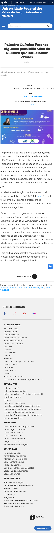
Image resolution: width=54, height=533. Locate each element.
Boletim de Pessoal (13, 435)
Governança (9, 494)
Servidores (10, 422)
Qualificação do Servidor (15, 429)
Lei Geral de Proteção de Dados (18, 485)
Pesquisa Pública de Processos (18, 503)
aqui (39, 196)
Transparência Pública (14, 506)
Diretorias (8, 355)
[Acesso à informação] (37, 517)
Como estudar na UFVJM (15, 337)
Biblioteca (8, 358)
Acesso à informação (38, 3)
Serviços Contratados (14, 462)
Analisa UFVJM (11, 488)
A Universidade (12, 325)
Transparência (12, 478)
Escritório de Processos (15, 491)
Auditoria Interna (11, 364)
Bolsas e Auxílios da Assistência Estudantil (23, 394)
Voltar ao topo (24, 276)
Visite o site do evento (32, 96)
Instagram (14, 313)
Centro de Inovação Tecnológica (19, 361)
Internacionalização (13, 340)
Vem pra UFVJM (11, 334)
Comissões (9, 373)
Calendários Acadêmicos (15, 391)
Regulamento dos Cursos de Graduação (22, 409)
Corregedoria (10, 370)
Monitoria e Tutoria (12, 397)
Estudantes (10, 384)
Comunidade (10, 449)
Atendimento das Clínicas (15, 459)
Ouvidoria (8, 367)
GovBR (4, 2)
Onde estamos (10, 332)
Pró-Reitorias (10, 352)
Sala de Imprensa (12, 474)
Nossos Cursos (11, 329)
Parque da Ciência (12, 465)
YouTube (24, 313)
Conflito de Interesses (14, 432)
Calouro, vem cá (11, 388)
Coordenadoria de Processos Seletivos (22, 406)
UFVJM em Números (13, 343)
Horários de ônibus (12, 453)
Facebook (5, 313)
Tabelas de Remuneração (16, 444)
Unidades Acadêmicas (14, 403)
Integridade (9, 497)
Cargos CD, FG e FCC (13, 441)
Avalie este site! (43, 528)
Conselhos (9, 346)
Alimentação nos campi (15, 456)
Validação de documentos (16, 471)
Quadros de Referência (14, 438)
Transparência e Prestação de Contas (21, 500)
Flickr (34, 313)
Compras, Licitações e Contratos (19, 468)
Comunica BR (19, 3)
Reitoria (7, 349)
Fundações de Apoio (13, 376)
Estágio (7, 400)
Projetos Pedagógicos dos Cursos (20, 412)
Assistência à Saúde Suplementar (19, 426)
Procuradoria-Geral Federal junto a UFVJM (23, 379)
